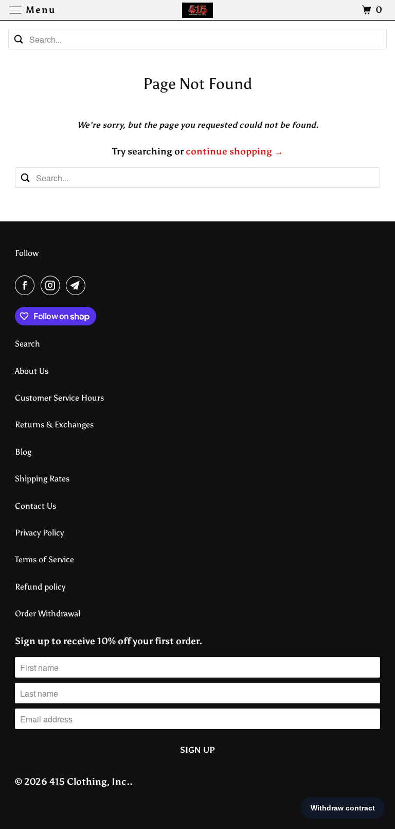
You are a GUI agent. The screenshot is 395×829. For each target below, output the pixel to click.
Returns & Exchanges (54, 424)
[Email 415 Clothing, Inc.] (77, 285)
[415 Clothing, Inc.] (197, 10)
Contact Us (35, 506)
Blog (23, 452)
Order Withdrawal (47, 613)
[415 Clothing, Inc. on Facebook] (27, 285)
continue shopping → (234, 151)
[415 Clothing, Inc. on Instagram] (52, 285)
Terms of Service (44, 559)
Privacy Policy (39, 533)
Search (27, 344)
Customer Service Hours (59, 398)
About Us (31, 371)
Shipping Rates (42, 478)
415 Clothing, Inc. (89, 781)
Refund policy (40, 587)
